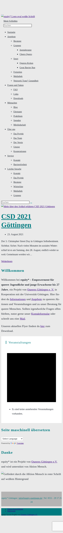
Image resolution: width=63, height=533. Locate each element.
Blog (15, 107)
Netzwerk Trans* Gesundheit (25, 80)
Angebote (11, 36)
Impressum (11, 511)
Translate (20, 443)
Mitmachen (12, 103)
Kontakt (16, 160)
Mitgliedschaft (19, 125)
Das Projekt (18, 133)
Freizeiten (17, 72)
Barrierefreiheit (20, 164)
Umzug (16, 147)
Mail (22, 318)
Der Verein (18, 142)
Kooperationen (19, 151)
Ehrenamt (17, 111)
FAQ (15, 89)
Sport (15, 58)
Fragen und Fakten (15, 85)
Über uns (11, 129)
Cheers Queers (26, 54)
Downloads (18, 98)
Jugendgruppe (25, 50)
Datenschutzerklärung (15, 509)
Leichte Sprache (14, 169)
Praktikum (17, 116)
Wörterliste (18, 186)
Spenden (17, 120)
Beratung (17, 41)
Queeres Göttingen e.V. (44, 461)
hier (42, 326)
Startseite (11, 32)
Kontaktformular (40, 313)
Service (10, 155)
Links (15, 94)
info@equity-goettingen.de (30, 498)
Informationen (18, 299)
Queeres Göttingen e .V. (40, 289)
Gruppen (17, 45)
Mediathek (17, 76)
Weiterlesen (6, 261)
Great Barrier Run (27, 67)
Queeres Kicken (26, 63)
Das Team (17, 138)
